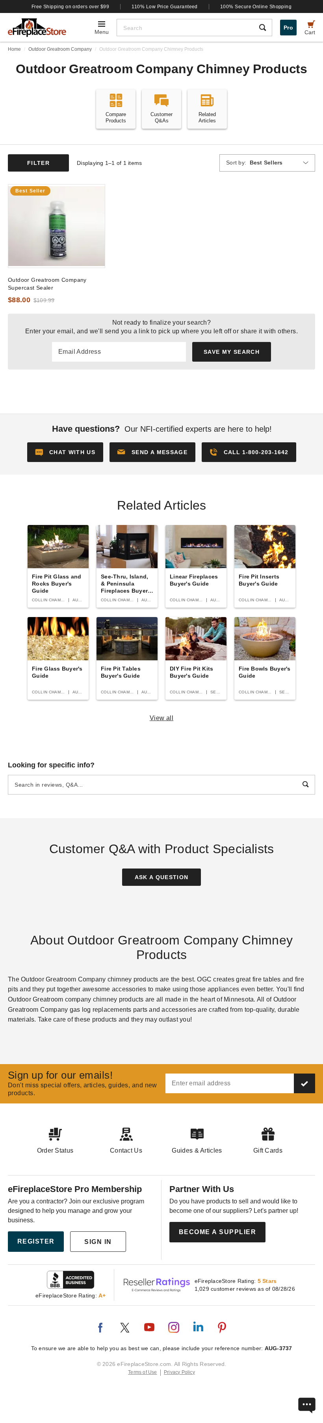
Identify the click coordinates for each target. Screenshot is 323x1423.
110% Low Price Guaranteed (165, 6)
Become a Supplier (217, 1232)
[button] (152, 452)
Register (36, 1241)
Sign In (98, 1241)
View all (162, 718)
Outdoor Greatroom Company (60, 49)
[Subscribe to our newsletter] (304, 1083)
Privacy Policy (179, 1372)
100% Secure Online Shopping (255, 6)
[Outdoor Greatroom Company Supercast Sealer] (56, 226)
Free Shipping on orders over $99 (71, 6)
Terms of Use (142, 1372)
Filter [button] (38, 163)
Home (14, 49)
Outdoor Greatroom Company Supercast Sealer (47, 284)
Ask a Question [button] (162, 877)
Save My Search (232, 352)
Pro (288, 27)
